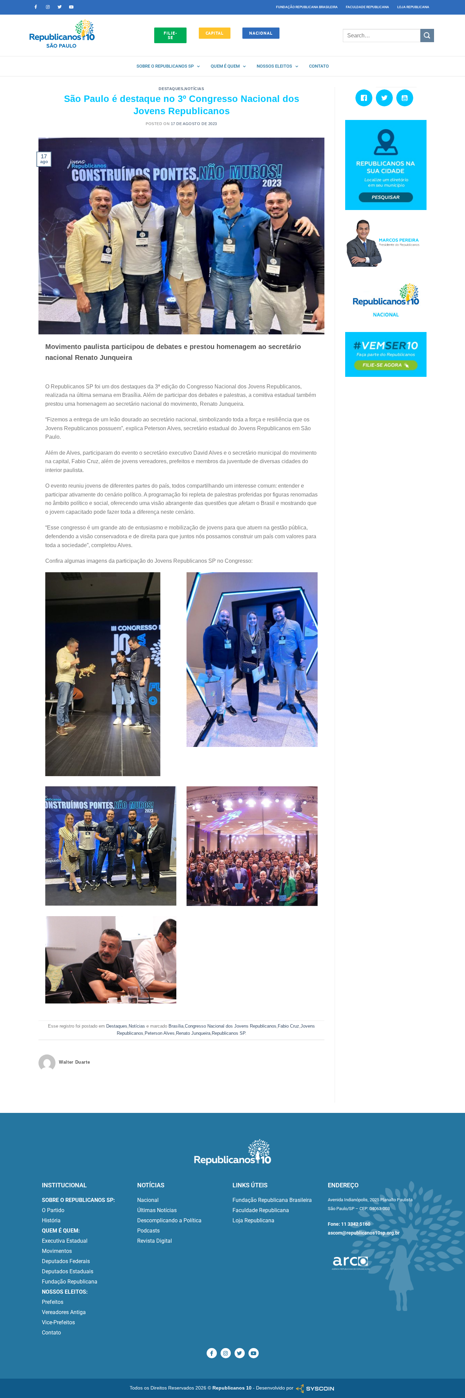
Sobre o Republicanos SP (165, 66)
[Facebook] (365, 97)
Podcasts (148, 1230)
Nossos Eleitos (274, 66)
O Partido (53, 1210)
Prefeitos (52, 1302)
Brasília (176, 1026)
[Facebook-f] (36, 7)
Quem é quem (225, 66)
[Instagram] (48, 7)
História (51, 1220)
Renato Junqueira (193, 1033)
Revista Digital (154, 1241)
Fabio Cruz (288, 1026)
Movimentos (57, 1251)
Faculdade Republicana (367, 7)
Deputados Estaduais (67, 1271)
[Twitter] (59, 7)
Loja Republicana (413, 7)
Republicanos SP (228, 1033)
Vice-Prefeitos (58, 1322)
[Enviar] (427, 35)
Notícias (194, 89)
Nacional (148, 1200)
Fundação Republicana (69, 1281)
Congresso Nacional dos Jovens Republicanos (230, 1026)
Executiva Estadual (64, 1241)
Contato (319, 66)
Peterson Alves (160, 1033)
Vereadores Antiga (64, 1312)
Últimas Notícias (157, 1210)
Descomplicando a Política (169, 1220)
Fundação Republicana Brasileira (307, 7)
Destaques (171, 89)
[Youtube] (71, 7)
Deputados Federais (66, 1261)
